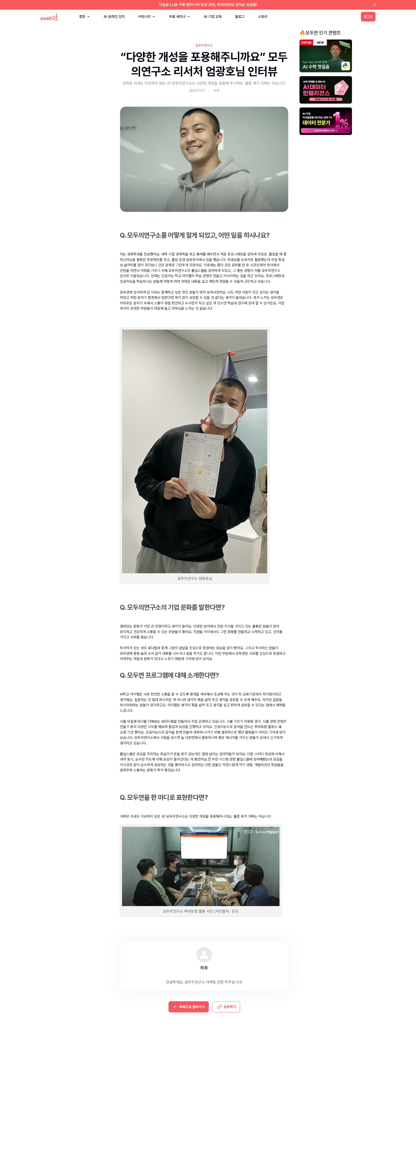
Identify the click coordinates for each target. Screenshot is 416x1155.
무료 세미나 (177, 16)
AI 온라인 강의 (114, 16)
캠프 (82, 16)
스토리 (262, 16)
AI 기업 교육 (213, 16)
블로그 (240, 16)
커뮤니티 (144, 16)
